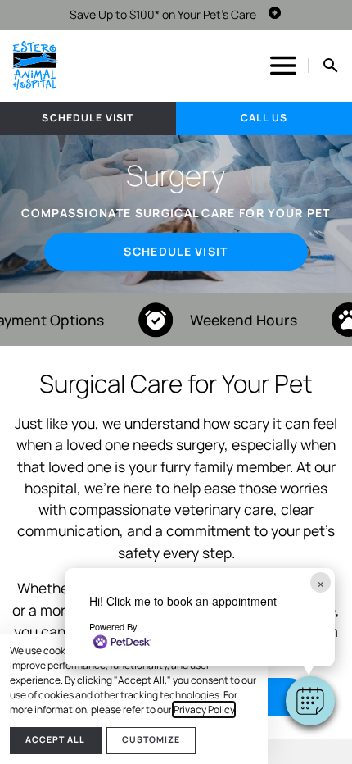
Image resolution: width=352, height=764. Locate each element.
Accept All (55, 739)
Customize (151, 739)
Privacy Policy (204, 709)
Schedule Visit (87, 118)
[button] (310, 700)
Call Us (264, 118)
